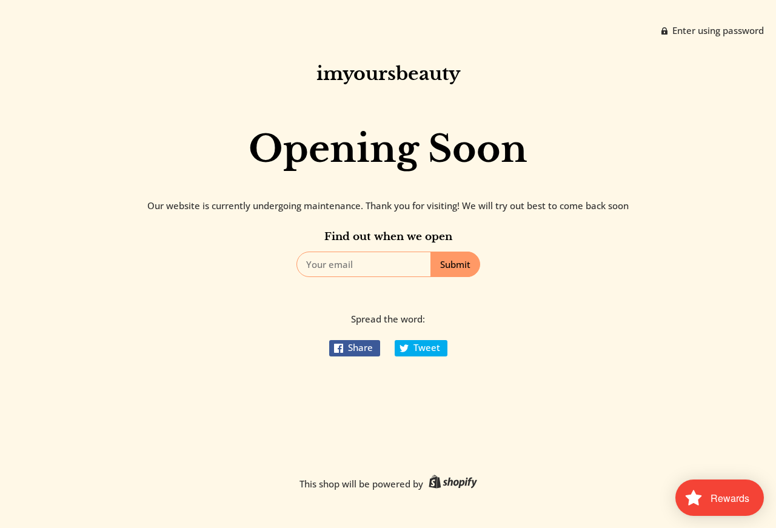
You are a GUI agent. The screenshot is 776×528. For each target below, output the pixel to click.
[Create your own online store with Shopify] (451, 484)
